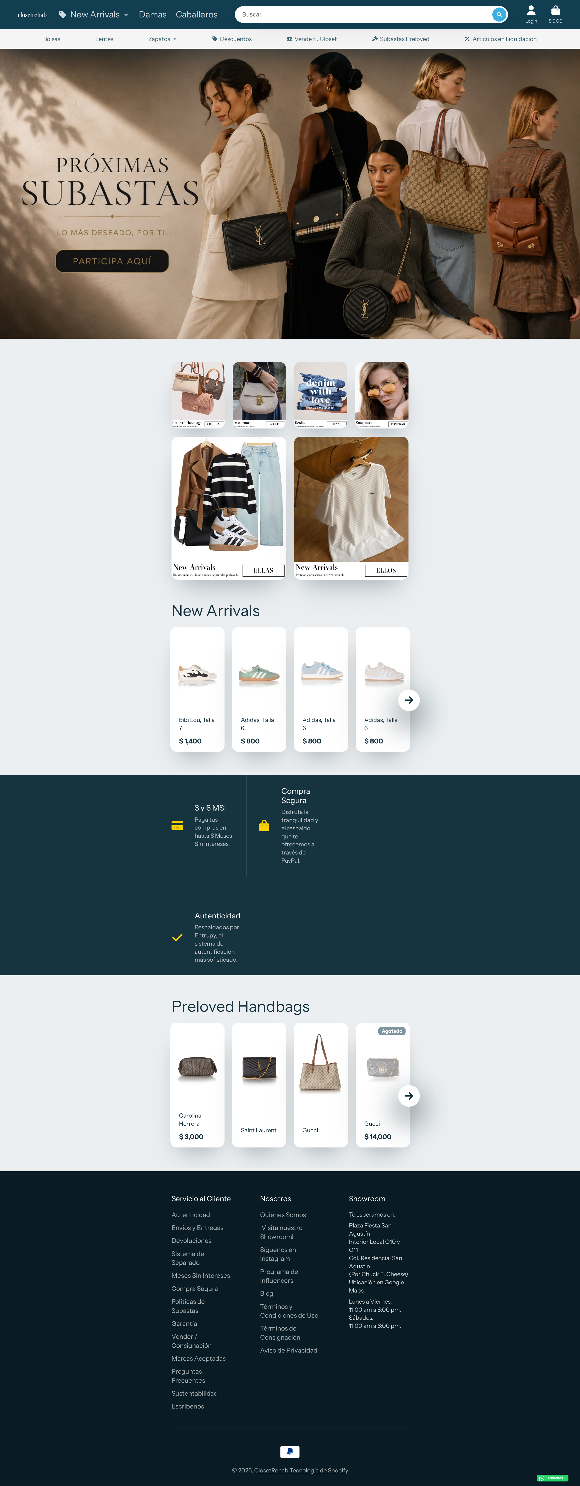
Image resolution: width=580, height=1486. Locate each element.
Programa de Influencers (279, 1276)
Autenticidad (191, 1215)
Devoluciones (191, 1240)
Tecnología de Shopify (319, 1470)
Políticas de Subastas (188, 1306)
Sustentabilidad (195, 1393)
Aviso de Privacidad (288, 1350)
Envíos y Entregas (197, 1228)
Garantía (184, 1323)
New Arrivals (95, 14)
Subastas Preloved (405, 38)
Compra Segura (195, 1288)
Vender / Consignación (192, 1341)
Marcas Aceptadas (199, 1358)
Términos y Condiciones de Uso (289, 1311)
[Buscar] (499, 14)
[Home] (32, 14)
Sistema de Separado (188, 1258)
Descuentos (236, 38)
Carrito (556, 14)
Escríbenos (188, 1406)
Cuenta (531, 14)
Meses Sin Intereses (201, 1275)
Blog (266, 1293)
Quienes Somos (283, 1215)
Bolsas (51, 38)
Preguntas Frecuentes (188, 1375)
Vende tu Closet (316, 38)
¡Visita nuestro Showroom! (281, 1232)
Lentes (104, 38)
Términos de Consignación (280, 1332)
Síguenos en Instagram (278, 1254)
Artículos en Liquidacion (505, 38)
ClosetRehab (271, 1470)
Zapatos (159, 38)
